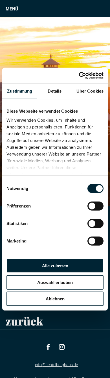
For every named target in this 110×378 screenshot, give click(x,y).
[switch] (95, 206)
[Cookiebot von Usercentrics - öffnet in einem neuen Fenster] (79, 75)
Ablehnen (55, 298)
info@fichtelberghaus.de (56, 364)
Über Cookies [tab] (90, 91)
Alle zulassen (55, 265)
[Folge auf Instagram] (61, 347)
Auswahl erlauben (55, 282)
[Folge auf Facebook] (48, 347)
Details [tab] (54, 91)
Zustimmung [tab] (19, 91)
